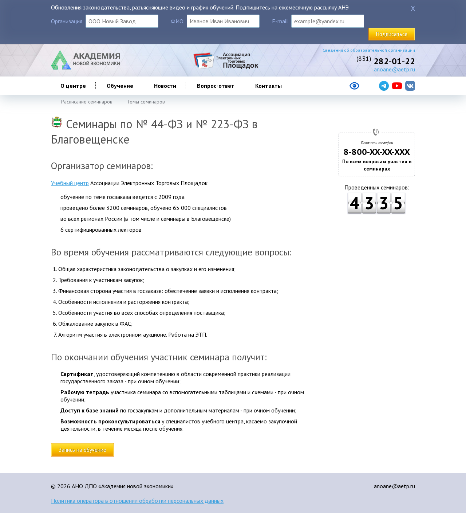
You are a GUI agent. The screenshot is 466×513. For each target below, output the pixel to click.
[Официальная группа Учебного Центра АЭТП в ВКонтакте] (410, 86)
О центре (73, 85)
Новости (165, 85)
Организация (66, 21)
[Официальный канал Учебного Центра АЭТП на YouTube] (397, 86)
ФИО (177, 21)
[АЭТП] (225, 67)
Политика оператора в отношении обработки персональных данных (137, 500)
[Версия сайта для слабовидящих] (325, 88)
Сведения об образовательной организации (369, 50)
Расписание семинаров (86, 101)
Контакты (268, 85)
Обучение (120, 85)
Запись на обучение (82, 449)
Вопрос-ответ (215, 85)
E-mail (280, 21)
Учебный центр (70, 183)
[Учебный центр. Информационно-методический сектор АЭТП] (85, 67)
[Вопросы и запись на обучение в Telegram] (384, 86)
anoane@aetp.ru (394, 69)
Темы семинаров (146, 101)
